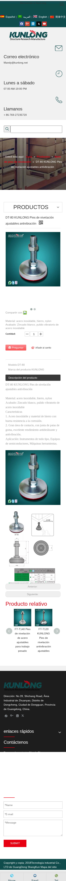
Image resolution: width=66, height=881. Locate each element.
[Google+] (27, 24)
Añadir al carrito (43, 347)
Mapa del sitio (49, 866)
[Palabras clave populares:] (7, 129)
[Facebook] (21, 24)
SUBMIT (15, 843)
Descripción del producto (22, 377)
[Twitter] (38, 24)
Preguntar (17, 347)
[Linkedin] (33, 24)
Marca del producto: (20, 369)
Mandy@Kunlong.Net (39, 783)
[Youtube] (44, 24)
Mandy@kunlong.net (16, 62)
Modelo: (13, 364)
